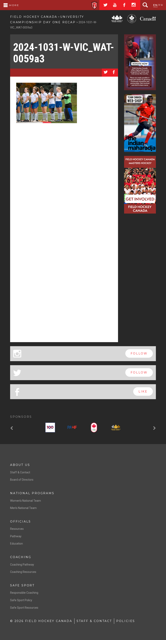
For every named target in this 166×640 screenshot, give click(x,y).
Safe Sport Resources (24, 607)
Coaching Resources (23, 571)
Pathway (15, 536)
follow (139, 353)
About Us (20, 465)
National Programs (32, 493)
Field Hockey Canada (33, 17)
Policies (125, 621)
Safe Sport (22, 585)
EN (155, 4)
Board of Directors (21, 479)
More (13, 5)
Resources (17, 528)
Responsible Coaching (24, 592)
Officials (20, 521)
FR (161, 4)
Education (16, 543)
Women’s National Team (25, 500)
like (143, 391)
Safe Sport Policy (21, 600)
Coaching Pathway (22, 564)
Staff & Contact (20, 472)
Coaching (20, 557)
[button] (12, 428)
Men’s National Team (23, 508)
